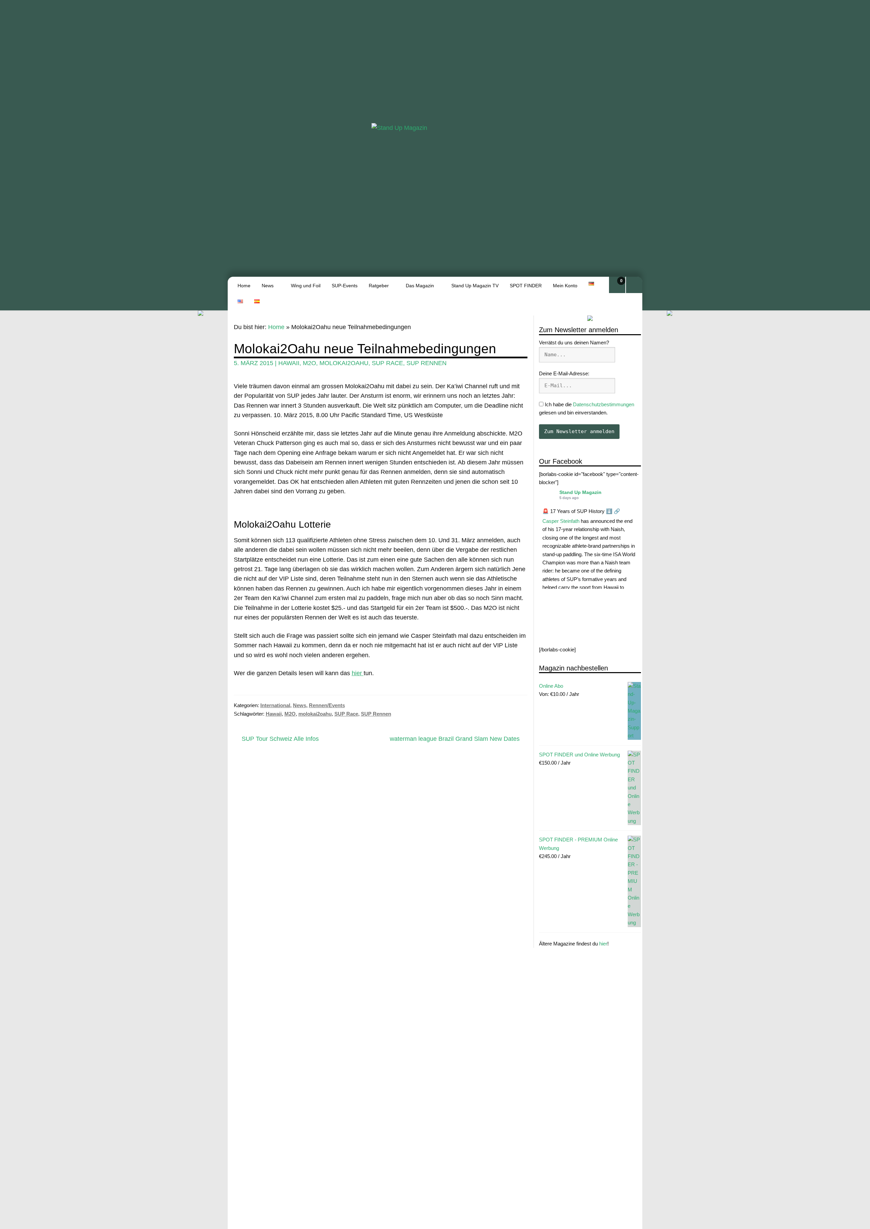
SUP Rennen (426, 363)
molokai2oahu (343, 363)
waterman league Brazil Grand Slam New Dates (455, 739)
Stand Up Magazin (580, 492)
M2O (309, 363)
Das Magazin (420, 285)
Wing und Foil (305, 285)
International (275, 705)
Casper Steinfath (560, 521)
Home (244, 285)
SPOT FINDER (526, 285)
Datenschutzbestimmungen (603, 404)
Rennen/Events (327, 705)
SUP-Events (345, 285)
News (268, 285)
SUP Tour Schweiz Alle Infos (280, 739)
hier (603, 943)
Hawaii (288, 363)
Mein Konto (565, 285)
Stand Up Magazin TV (475, 285)
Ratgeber (379, 285)
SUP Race (387, 363)
